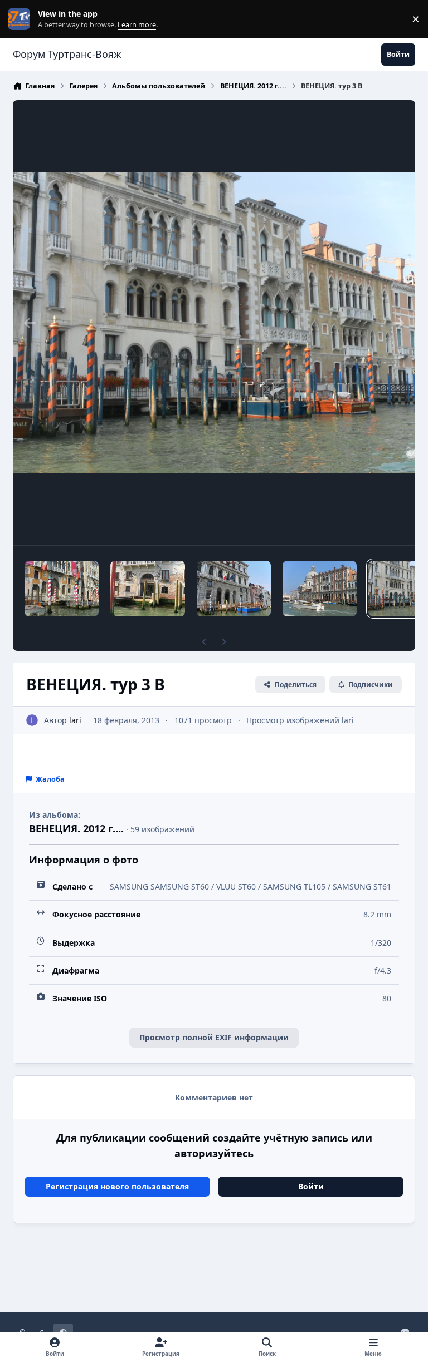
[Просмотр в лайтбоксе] (214, 322)
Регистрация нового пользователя (117, 1186)
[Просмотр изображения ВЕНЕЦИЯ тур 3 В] (62, 588)
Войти (311, 1186)
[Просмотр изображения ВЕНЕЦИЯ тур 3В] (147, 588)
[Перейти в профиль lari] (32, 720)
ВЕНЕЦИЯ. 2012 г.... (76, 828)
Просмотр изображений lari (300, 720)
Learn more (21, 19)
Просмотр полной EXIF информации (214, 1037)
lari (75, 720)
